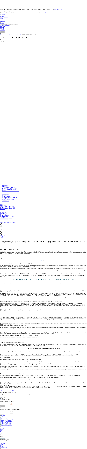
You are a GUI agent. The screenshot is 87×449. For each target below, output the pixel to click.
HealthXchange (9, 434)
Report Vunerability (3, 447)
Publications (10, 34)
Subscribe (2, 414)
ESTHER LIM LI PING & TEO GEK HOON (9, 189)
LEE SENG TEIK (5, 185)
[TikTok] (3, 438)
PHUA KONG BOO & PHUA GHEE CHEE (9, 197)
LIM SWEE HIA (5, 195)
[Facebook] (0, 438)
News (7, 34)
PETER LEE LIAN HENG (6, 196)
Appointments (10, 24)
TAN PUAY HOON (3, 220)
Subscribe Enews (3, 24)
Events (1, 429)
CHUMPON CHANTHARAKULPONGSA (9, 188)
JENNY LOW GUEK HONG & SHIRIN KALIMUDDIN (9, 211)
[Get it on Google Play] (12, 396)
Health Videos (19, 434)
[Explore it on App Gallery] (19, 396)
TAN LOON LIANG (5, 201)
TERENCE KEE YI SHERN (7, 202)
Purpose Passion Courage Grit (17, 34)
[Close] (0, 448)
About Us (4, 34)
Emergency (16, 24)
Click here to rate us (48, 12)
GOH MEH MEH (5, 186)
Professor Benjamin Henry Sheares (8, 199)
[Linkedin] (4, 438)
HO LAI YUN (4, 190)
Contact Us (2, 428)
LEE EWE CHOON (5, 194)
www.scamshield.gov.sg (58, 9)
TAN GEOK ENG (5, 198)
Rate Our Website (3, 446)
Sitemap (1, 444)
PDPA (1, 445)
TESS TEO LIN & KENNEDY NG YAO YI (7, 222)
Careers (1, 431)
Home (1, 34)
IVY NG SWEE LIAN (6, 192)
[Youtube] (1, 438)
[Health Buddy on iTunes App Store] (4, 396)
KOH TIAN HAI (5, 193)
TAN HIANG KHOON (6, 200)
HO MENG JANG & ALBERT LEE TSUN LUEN (10, 191)
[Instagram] (2, 438)
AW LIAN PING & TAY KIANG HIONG (9, 187)
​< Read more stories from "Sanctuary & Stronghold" (8, 390)
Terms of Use (2, 443)
